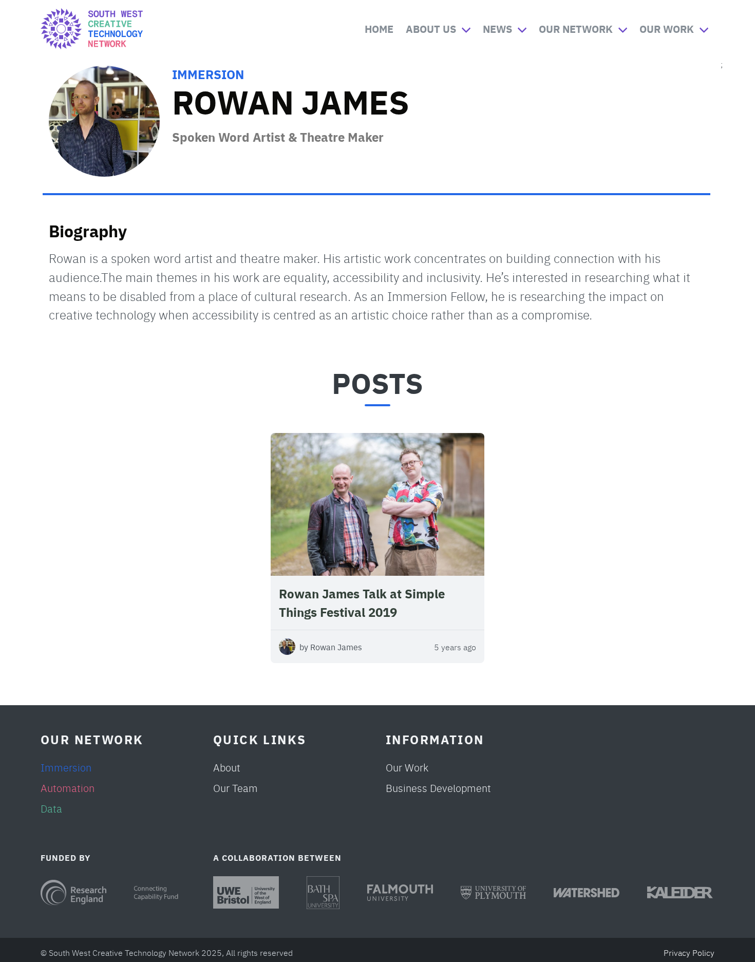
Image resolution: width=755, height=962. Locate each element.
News (497, 28)
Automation (68, 788)
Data (51, 808)
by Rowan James (330, 646)
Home (379, 28)
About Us (431, 28)
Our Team (235, 788)
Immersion (208, 74)
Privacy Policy (689, 952)
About (226, 767)
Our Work (666, 28)
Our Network (576, 28)
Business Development (438, 788)
